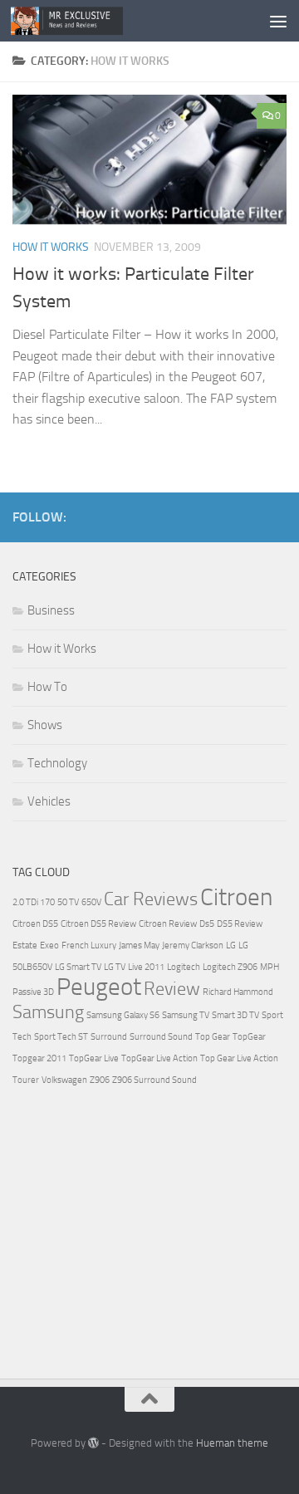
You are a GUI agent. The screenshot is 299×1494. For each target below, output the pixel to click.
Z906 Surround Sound (154, 1080)
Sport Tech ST (61, 1036)
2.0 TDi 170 (33, 902)
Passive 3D (33, 992)
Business (51, 610)
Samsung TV (185, 1015)
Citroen (236, 897)
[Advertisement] (137, 1236)
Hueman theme (232, 1443)
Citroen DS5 (35, 923)
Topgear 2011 (39, 1058)
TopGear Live (94, 1058)
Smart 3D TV (235, 1015)
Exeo (49, 945)
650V (91, 902)
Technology (57, 763)
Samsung (48, 1012)
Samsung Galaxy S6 (122, 1015)
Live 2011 (146, 967)
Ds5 (206, 923)
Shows (44, 725)
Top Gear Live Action (239, 1058)
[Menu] (278, 21)
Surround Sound (161, 1036)
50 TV (68, 902)
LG (231, 945)
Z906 (100, 1080)
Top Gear (212, 1036)
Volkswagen (64, 1080)
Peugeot (98, 987)
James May (139, 945)
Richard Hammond (238, 992)
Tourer (25, 1080)
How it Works (50, 247)
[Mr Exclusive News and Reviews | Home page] (85, 21)
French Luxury (88, 945)
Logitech (183, 967)
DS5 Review (239, 923)
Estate (24, 945)
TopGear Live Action (159, 1058)
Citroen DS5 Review (98, 923)
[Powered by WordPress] (93, 1443)
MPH (269, 967)
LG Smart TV (78, 967)
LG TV (114, 967)
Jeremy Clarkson (192, 945)
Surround (109, 1036)
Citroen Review (168, 923)
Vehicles (49, 801)
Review (172, 989)
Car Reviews (151, 899)
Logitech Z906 (230, 967)
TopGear (249, 1036)
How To (47, 686)
